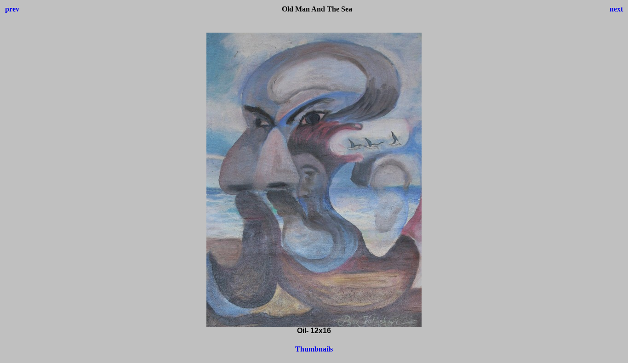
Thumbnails (314, 349)
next (616, 9)
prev (12, 9)
